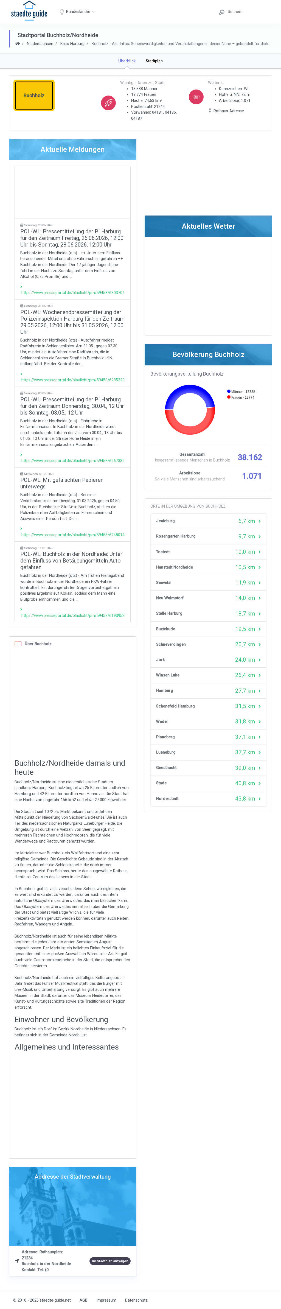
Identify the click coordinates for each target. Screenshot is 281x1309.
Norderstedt (167, 798)
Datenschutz (136, 1300)
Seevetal (164, 582)
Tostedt (163, 552)
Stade (161, 783)
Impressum (106, 1300)
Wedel (162, 721)
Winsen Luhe (167, 675)
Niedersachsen (40, 43)
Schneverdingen (171, 644)
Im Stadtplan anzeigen (110, 1261)
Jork (160, 660)
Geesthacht (166, 767)
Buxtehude (165, 629)
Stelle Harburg (169, 613)
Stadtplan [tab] (154, 61)
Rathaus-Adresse (228, 111)
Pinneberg (165, 737)
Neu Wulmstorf (170, 598)
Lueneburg (166, 752)
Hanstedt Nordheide (174, 567)
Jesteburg (165, 521)
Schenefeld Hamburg (175, 706)
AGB (84, 1300)
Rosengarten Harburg (176, 536)
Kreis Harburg (72, 43)
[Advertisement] (72, 192)
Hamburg (164, 690)
